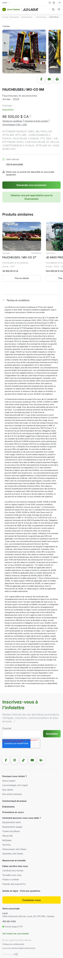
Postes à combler (10, 879)
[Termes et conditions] (30, 116)
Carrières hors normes (12, 870)
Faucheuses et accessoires (42, 17)
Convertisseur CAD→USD (14, 124)
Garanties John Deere (12, 853)
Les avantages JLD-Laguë (15, 785)
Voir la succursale (14, 164)
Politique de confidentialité (13, 944)
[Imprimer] (57, 79)
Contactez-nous (31, 900)
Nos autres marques (12, 794)
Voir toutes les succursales (15, 933)
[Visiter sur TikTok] (23, 760)
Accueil (5, 17)
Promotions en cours (13, 812)
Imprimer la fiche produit (36, 121)
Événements (8, 806)
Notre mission (8, 780)
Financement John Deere (14, 849)
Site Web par (7, 954)
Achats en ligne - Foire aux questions (21, 891)
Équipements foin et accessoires (27, 17)
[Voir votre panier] (49, 3)
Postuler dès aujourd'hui (13, 884)
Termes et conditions (12, 121)
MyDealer (7, 840)
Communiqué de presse (14, 801)
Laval (4, 913)
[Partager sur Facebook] (41, 79)
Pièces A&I (7, 835)
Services (6, 844)
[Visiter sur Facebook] (5, 760)
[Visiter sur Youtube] (32, 760)
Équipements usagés (15, 17)
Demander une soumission (32, 185)
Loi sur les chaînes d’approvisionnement (18, 948)
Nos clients (7, 789)
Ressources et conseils (14, 860)
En (60, 2)
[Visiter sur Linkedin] (41, 760)
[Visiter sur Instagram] (14, 760)
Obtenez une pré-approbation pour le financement (31, 197)
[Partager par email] (49, 79)
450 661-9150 (9, 921)
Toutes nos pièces (11, 831)
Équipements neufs (11, 822)
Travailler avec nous (11, 875)
